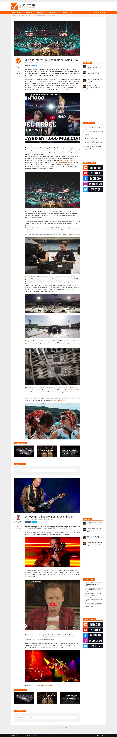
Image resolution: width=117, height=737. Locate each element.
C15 (75, 277)
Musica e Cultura (52, 12)
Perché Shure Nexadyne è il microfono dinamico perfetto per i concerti (94, 127)
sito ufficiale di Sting (47, 685)
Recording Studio (29, 12)
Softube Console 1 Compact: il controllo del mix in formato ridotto (24, 450)
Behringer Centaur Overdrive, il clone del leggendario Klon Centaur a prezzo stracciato (94, 142)
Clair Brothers (29, 277)
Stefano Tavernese (18, 521)
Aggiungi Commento (18, 73)
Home (13, 12)
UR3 (58, 228)
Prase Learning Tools (71, 390)
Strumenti (19, 12)
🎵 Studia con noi (64, 12)
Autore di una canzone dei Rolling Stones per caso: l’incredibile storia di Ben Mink (47, 450)
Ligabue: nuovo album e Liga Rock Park (59, 728)
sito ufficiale (61, 400)
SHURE (57, 221)
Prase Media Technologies (64, 162)
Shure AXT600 (75, 234)
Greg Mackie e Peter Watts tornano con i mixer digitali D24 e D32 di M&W (70, 450)
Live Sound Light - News (30, 15)
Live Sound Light (41, 12)
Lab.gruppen (29, 341)
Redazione (18, 65)
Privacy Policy (35, 735)
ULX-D (53, 228)
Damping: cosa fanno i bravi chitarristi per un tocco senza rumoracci (94, 133)
